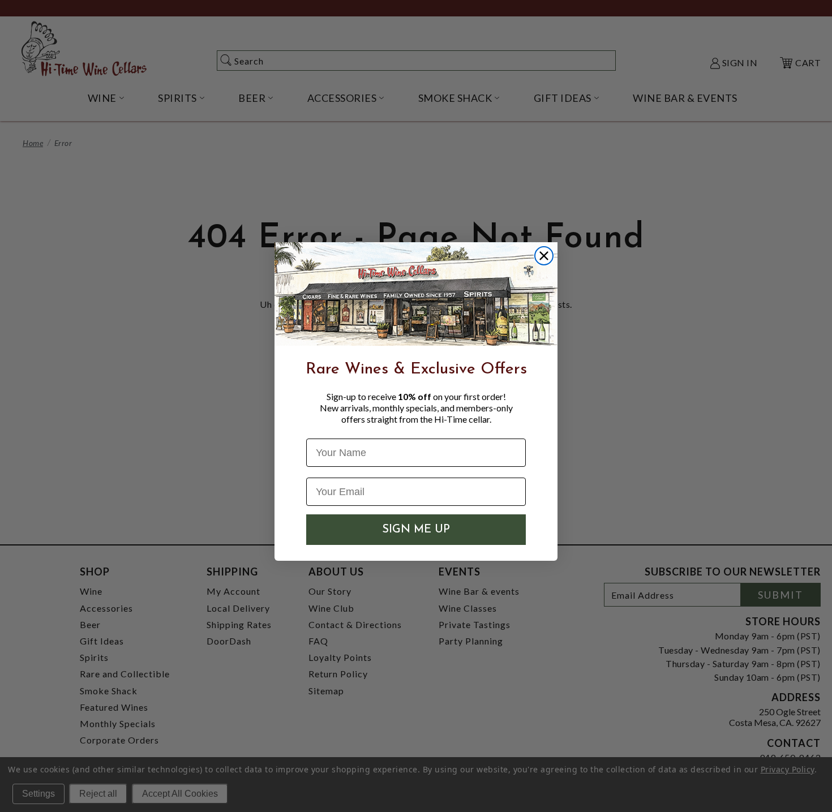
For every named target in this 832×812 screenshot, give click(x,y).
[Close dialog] (544, 256)
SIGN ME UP (416, 529)
